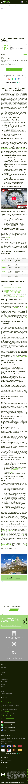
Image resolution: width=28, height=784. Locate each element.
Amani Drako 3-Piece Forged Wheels (12, 290)
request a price (14, 69)
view (14, 609)
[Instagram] (5, 762)
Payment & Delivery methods (7, 681)
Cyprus (18, 534)
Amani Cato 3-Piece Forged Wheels (12, 289)
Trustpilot (11, 472)
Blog (2, 688)
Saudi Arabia (17, 531)
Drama (3, 260)
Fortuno (4, 267)
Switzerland (11, 530)
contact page (21, 148)
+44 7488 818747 (13, 469)
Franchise (3, 674)
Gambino (4, 274)
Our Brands (3, 667)
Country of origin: (5, 63)
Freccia (3, 271)
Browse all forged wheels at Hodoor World (14, 296)
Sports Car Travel (4, 679)
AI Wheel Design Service (9, 294)
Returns (3, 684)
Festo (3, 264)
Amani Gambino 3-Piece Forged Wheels (13, 292)
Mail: (8, 718)
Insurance (3, 686)
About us (3, 691)
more (14, 568)
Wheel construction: (6, 64)
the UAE (9, 531)
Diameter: (3, 60)
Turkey (22, 534)
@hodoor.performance (27, 775)
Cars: (2, 57)
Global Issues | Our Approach (14, 72)
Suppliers (3, 672)
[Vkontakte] (2, 762)
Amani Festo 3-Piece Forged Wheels (12, 291)
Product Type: (4, 58)
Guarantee (3, 670)
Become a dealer (4, 677)
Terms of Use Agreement (6, 693)
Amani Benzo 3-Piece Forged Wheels (12, 287)
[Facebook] (3, 762)
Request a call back (11, 625)
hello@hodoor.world (6, 148)
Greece (3, 535)
